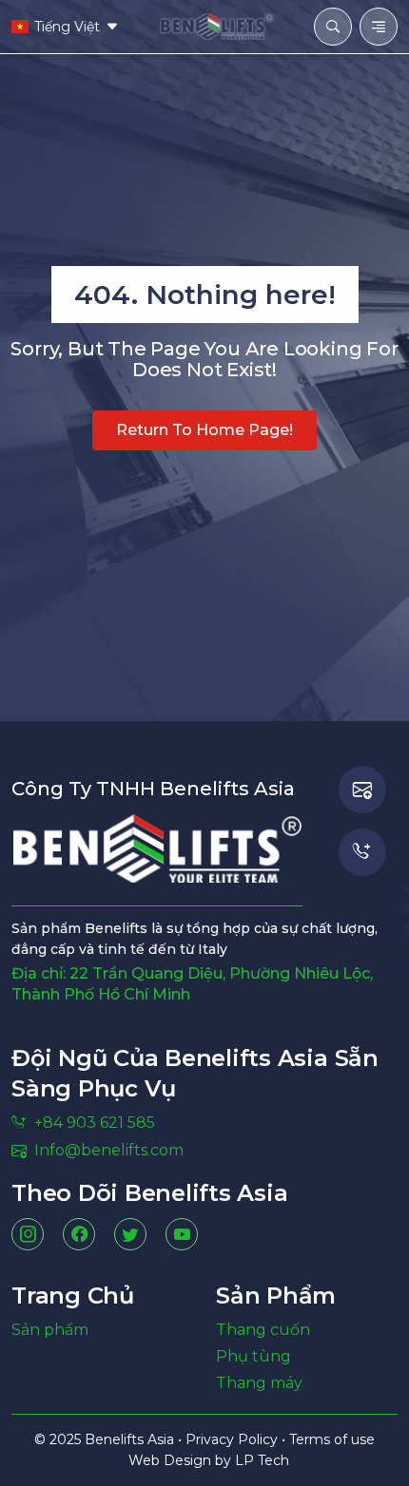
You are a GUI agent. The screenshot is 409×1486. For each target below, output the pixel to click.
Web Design (171, 1460)
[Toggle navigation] (379, 27)
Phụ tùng (253, 1356)
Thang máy (259, 1383)
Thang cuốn (263, 1330)
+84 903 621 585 (94, 1123)
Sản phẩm (49, 1330)
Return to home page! (204, 430)
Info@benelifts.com (109, 1150)
